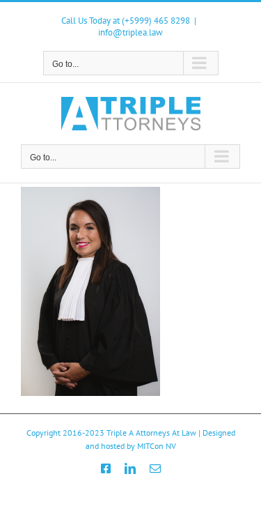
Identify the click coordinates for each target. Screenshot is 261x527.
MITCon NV (156, 446)
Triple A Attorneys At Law (151, 432)
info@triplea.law (130, 32)
